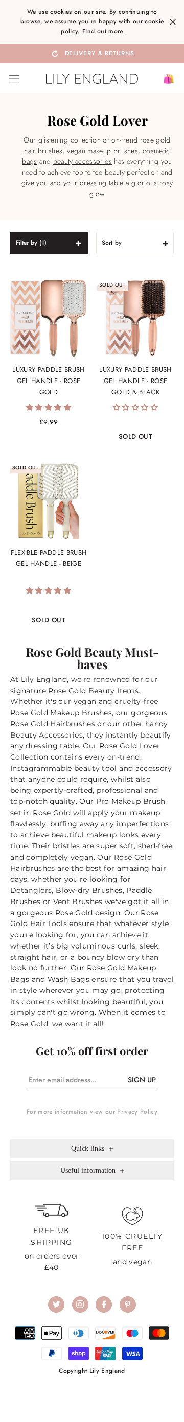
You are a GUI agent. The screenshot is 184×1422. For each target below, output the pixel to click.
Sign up (142, 1080)
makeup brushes (112, 151)
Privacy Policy (137, 1112)
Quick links (88, 1148)
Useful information (89, 1170)
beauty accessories (82, 161)
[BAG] (165, 79)
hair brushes (43, 151)
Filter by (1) (31, 242)
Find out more (102, 31)
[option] (92, 53)
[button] (48, 407)
